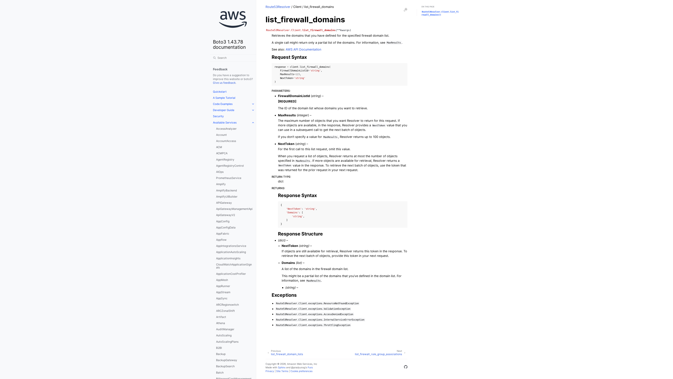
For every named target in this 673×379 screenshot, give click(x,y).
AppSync (221, 298)
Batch (220, 372)
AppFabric (222, 233)
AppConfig (222, 221)
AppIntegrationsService (231, 246)
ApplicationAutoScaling (231, 252)
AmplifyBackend (226, 190)
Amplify (221, 184)
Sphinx (281, 367)
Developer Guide (223, 110)
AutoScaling (224, 335)
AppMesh (222, 280)
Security (218, 116)
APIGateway (224, 202)
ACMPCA (221, 153)
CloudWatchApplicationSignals (234, 266)
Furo (310, 367)
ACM (219, 147)
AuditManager (225, 329)
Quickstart (220, 91)
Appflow (221, 239)
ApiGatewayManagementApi (234, 209)
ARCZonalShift (225, 310)
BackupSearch (225, 366)
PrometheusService (228, 178)
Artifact (221, 317)
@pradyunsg (298, 367)
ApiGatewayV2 (225, 215)
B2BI (219, 348)
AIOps (220, 172)
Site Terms (282, 371)
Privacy (270, 371)
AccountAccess (226, 141)
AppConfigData (226, 227)
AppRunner (223, 286)
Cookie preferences (301, 371)
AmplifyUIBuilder (226, 196)
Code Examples (223, 104)
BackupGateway (226, 360)
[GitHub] (405, 367)
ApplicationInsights (228, 258)
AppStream (223, 292)
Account (221, 135)
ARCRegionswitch (227, 304)
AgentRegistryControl (230, 165)
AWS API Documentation (303, 49)
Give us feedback (224, 82)
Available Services (225, 122)
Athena (220, 323)
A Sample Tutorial (224, 97)
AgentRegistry (225, 159)
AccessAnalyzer (226, 128)
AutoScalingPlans (227, 341)
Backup (221, 354)
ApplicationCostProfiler (231, 273)
